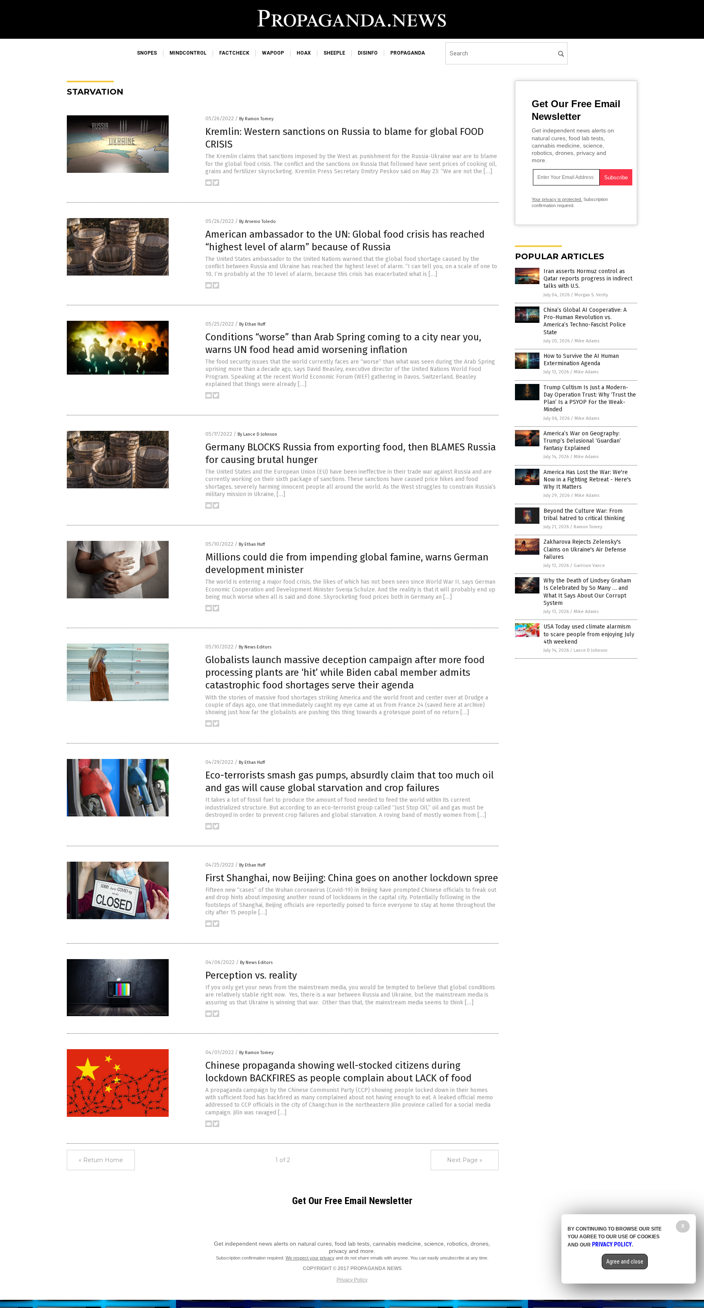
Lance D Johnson (590, 650)
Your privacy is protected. (557, 199)
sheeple (334, 53)
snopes (147, 53)
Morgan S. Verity (591, 295)
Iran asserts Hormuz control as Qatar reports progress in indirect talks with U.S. (587, 278)
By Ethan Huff (252, 324)
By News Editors (255, 647)
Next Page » (464, 1160)
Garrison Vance (589, 565)
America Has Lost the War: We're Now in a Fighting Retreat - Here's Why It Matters (587, 479)
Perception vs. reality (251, 975)
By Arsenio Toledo (257, 221)
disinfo (368, 53)
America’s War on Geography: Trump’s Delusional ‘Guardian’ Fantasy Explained (582, 441)
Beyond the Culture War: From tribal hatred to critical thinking (584, 514)
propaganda (407, 53)
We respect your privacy (310, 1257)
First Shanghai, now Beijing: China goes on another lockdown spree (351, 878)
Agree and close (624, 1261)
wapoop (273, 53)
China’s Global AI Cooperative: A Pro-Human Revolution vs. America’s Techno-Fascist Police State (585, 321)
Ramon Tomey (588, 526)
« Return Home (101, 1160)
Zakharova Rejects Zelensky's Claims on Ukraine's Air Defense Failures (584, 549)
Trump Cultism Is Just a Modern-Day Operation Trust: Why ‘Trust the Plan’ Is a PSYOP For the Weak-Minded (589, 398)
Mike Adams (586, 341)
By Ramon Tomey (256, 118)
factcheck (234, 53)
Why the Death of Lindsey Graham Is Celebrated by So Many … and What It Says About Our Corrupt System (587, 592)
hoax (304, 53)
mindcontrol (188, 53)
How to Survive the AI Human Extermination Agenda (581, 360)
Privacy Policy (352, 1280)
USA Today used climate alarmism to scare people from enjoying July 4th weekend (588, 634)
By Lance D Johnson (257, 434)
